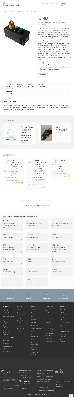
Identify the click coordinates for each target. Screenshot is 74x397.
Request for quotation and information (49, 333)
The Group (34, 310)
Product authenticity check (51, 328)
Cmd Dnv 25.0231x (61, 175)
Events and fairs (65, 323)
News (62, 306)
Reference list (35, 340)
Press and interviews (34, 349)
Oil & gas (20, 310)
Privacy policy (37, 394)
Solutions (49, 306)
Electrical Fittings (8, 337)
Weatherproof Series (7, 347)
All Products (7, 352)
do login (30, 201)
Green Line (48, 339)
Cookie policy (44, 394)
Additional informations (64, 314)
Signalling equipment (6, 322)
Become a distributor (34, 336)
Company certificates (34, 344)
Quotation (43, 75)
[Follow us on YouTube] (61, 372)
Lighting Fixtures (8, 310)
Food (18, 326)
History (33, 319)
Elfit (32, 316)
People (33, 322)
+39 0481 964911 (25, 381)
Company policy (36, 329)
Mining (19, 318)
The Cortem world (63, 319)
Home (6, 11)
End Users (48, 313)
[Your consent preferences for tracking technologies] (71, 395)
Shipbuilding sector (21, 322)
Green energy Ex (8, 341)
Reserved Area (50, 342)
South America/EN (52, 4)
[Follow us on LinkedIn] (56, 372)
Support (48, 319)
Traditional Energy (20, 330)
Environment (35, 326)
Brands (33, 313)
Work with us (35, 332)
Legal (48, 394)
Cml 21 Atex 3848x (13, 181)
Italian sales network (63, 336)
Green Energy (21, 334)
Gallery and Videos (34, 353)
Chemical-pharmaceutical (21, 314)
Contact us (64, 332)
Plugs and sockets (6, 327)
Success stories (65, 326)
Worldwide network (63, 341)
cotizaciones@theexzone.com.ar (46, 390)
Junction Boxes (7, 313)
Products (11, 11)
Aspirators (6, 344)
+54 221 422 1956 (43, 385)
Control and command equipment (23, 11)
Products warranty (48, 323)
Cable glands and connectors (8, 317)
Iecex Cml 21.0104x (36, 186)
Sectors (20, 306)
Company (35, 306)
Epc (46, 310)
